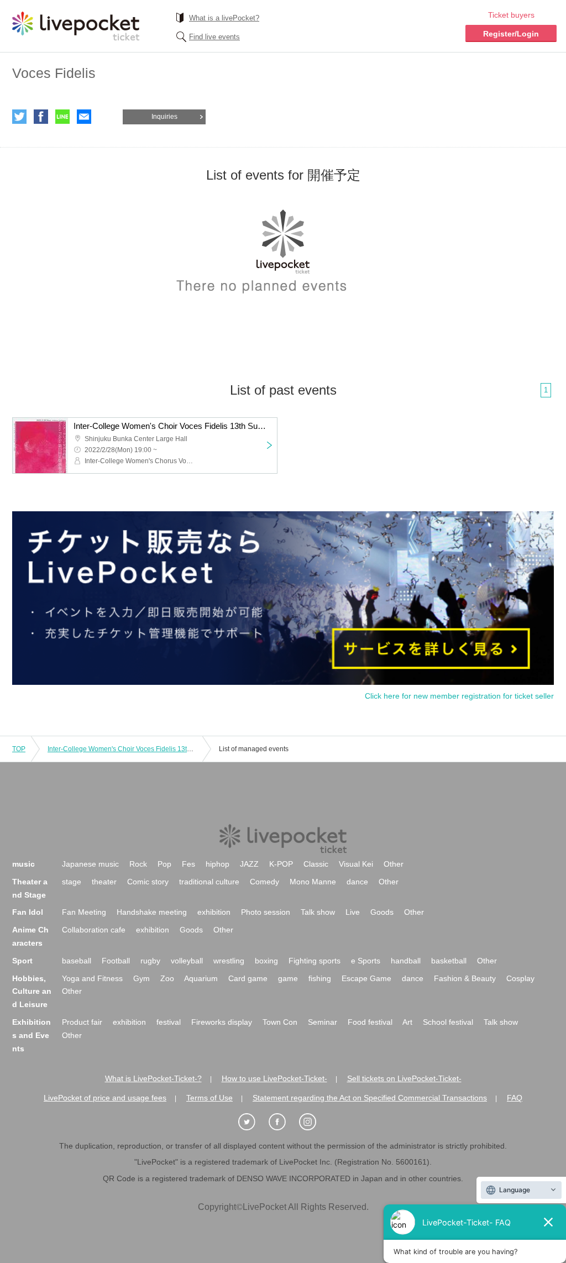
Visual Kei (356, 864)
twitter (19, 116)
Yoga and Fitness (92, 978)
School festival (448, 1022)
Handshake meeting (152, 912)
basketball (449, 960)
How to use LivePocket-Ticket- (274, 1078)
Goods (382, 912)
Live (352, 912)
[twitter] (252, 1122)
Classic (315, 864)
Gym (141, 978)
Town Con (280, 1022)
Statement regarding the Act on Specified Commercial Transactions (370, 1097)
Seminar (322, 1022)
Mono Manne (313, 881)
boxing (266, 960)
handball (406, 960)
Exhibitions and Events (31, 1035)
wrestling (228, 960)
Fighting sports (314, 960)
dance (357, 881)
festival (168, 1022)
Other (393, 864)
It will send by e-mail (84, 116)
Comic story (148, 881)
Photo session (265, 912)
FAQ (514, 1097)
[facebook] (283, 1122)
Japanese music (90, 864)
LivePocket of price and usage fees (105, 1097)
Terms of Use (209, 1097)
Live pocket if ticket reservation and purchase (75, 26)
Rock (138, 864)
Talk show (318, 912)
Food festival (370, 1022)
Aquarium (201, 978)
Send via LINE (62, 116)
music (23, 864)
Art (407, 1022)
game (288, 978)
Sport (22, 960)
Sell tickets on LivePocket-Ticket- (404, 1078)
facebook (41, 116)
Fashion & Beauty (465, 978)
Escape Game (366, 978)
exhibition (213, 912)
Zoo (167, 978)
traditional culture (209, 881)
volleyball (187, 960)
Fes (188, 864)
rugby (150, 960)
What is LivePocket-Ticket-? (153, 1078)
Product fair (82, 1022)
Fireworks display (221, 1022)
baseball (76, 960)
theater (104, 881)
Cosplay (520, 978)
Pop (164, 864)
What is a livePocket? (224, 18)
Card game (248, 978)
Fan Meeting (84, 912)
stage (71, 881)
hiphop (217, 864)
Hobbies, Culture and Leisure (31, 991)
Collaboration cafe (93, 929)
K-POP (281, 864)
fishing (319, 978)
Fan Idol (27, 912)
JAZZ (249, 864)
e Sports (365, 960)
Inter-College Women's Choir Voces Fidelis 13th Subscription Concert (151, 749)
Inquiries (164, 116)
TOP (18, 749)
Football (116, 960)
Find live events (214, 37)
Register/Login (511, 33)
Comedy (264, 881)
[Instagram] (313, 1122)
